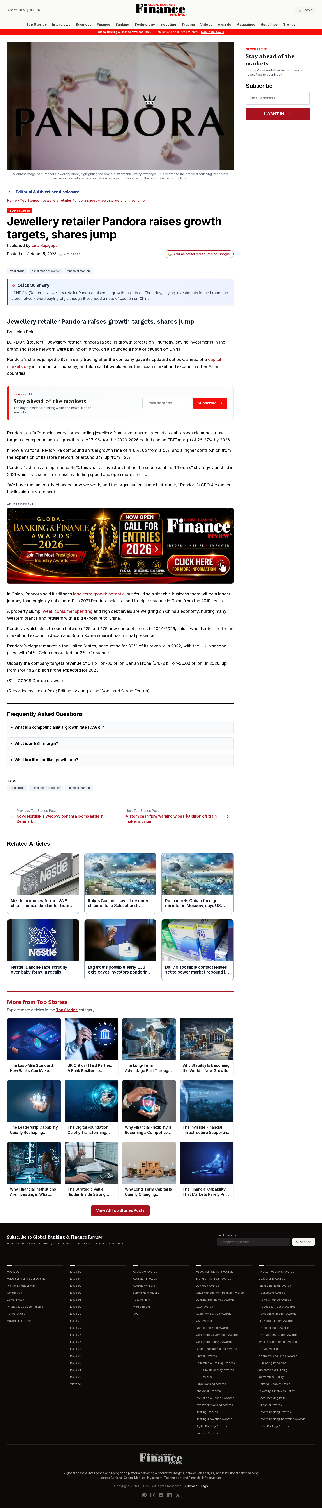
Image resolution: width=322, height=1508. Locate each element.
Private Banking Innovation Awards (282, 1419)
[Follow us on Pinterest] (144, 1495)
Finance (103, 24)
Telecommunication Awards (277, 1313)
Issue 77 (75, 1327)
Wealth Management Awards (278, 1341)
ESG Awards (204, 1377)
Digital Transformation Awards (216, 1348)
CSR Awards (204, 1320)
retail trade (17, 271)
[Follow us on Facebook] (161, 1495)
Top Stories (36, 24)
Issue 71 (75, 1370)
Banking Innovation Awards (214, 1419)
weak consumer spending (67, 611)
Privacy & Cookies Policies (25, 1306)
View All (75, 1384)
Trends (289, 24)
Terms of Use (16, 1313)
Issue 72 (75, 1363)
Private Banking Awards (275, 1412)
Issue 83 (75, 1285)
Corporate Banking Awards (214, 1341)
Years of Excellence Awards (278, 1355)
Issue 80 (75, 1306)
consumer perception (46, 271)
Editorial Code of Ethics (274, 1384)
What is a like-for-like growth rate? (46, 760)
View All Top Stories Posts (120, 1211)
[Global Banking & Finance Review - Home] (161, 10)
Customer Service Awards (213, 1313)
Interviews (61, 24)
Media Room (141, 1306)
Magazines (245, 24)
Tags (204, 1486)
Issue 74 (75, 1348)
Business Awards (207, 1285)
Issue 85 (75, 1271)
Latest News (15, 1299)
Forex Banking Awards (211, 1384)
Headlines (269, 24)
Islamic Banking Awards (275, 1285)
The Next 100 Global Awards (278, 1334)
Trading (188, 24)
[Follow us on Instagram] (152, 1495)
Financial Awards (270, 1405)
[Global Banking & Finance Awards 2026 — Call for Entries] (120, 546)
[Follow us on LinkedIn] (169, 1495)
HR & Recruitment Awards (276, 1320)
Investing (168, 24)
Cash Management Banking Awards (220, 1292)
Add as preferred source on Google (201, 254)
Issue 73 (75, 1355)
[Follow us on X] (177, 1495)
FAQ (135, 1313)
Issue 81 (75, 1299)
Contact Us (14, 1292)
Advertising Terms (19, 1320)
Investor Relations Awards (276, 1271)
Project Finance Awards (275, 1299)
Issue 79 (75, 1313)
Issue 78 (75, 1320)
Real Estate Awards (272, 1292)
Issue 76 (75, 1334)
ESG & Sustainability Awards (215, 1370)
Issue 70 (75, 1377)
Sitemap (191, 1486)
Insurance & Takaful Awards (215, 1398)
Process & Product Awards (277, 1306)
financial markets (79, 271)
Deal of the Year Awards (212, 1327)
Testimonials (141, 1299)
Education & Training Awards (215, 1363)
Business (84, 24)
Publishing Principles (272, 1363)
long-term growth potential (99, 594)
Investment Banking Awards (214, 1405)
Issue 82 (75, 1292)
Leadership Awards (272, 1278)
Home (12, 200)
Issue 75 (75, 1341)
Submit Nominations (146, 1292)
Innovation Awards (208, 1391)
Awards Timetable (145, 1278)
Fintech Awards (206, 1355)
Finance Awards (207, 1433)
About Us (13, 1271)
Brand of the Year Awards (213, 1278)
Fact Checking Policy (273, 1398)
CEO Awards (204, 1306)
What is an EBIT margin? (36, 744)
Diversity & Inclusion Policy (277, 1391)
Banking (122, 24)
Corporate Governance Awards (217, 1334)
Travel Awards (269, 1348)
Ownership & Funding (273, 1370)
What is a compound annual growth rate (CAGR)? (59, 727)
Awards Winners (144, 1285)
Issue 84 (75, 1278)
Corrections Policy (271, 1377)
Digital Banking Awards (211, 1426)
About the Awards (145, 1271)
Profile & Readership (21, 1285)
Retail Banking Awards (274, 1426)
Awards (224, 24)
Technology (144, 24)
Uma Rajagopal (45, 246)
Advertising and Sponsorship (26, 1278)
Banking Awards (207, 1412)
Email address (226, 1235)
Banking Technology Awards (215, 1299)
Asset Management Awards (214, 1271)
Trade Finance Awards (274, 1327)
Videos (206, 24)
